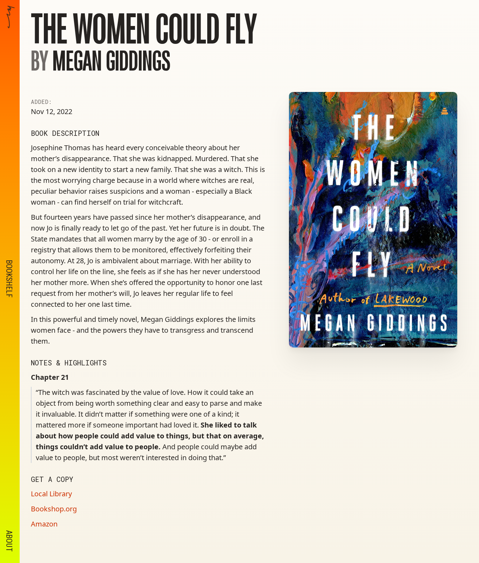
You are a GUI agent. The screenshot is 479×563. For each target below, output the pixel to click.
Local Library (51, 493)
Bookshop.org (54, 509)
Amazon (44, 524)
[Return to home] (10, 97)
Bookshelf (9, 279)
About (9, 541)
